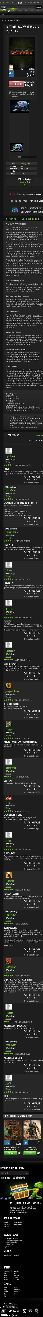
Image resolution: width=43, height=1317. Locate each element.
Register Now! (7, 1247)
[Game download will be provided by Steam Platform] (10, 93)
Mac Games (16, 1280)
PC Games (6, 1280)
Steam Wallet (12, 10)
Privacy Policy (7, 1224)
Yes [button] (29, 479)
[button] (9, 2)
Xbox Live (16, 1271)
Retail (5, 1275)
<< (30, 440)
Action (28, 164)
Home (2, 2)
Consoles (16, 1277)
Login (30, 2)
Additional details (30, 219)
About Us (6, 1222)
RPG (5, 1294)
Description (11, 219)
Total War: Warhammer (13, 20)
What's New (6, 1226)
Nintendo (32, 10)
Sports (15, 1288)
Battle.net (16, 1275)
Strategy (23, 164)
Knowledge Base (8, 1255)
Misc (5, 1296)
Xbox (26, 10)
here (20, 1214)
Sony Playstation (8, 1271)
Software (38, 10)
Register (36, 2)
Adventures (16, 1290)
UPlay (5, 1277)
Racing (5, 1290)
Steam (29, 92)
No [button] (36, 479)
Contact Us (16, 1255)
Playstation (19, 10)
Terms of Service (18, 1222)
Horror (15, 1294)
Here (23, 404)
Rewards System (18, 1224)
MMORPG (6, 1292)
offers (3, 14)
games (3, 10)
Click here (15, 398)
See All (25, 185)
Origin (15, 1273)
